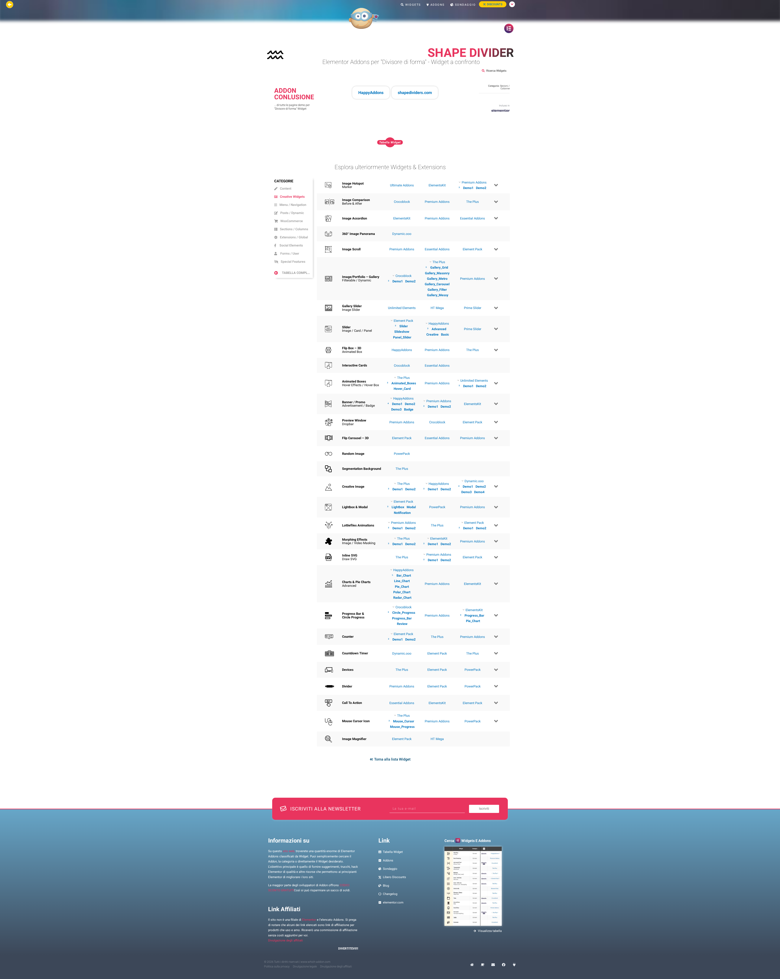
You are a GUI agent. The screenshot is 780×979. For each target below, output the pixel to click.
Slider (403, 326)
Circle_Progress (403, 613)
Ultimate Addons (402, 185)
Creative (432, 334)
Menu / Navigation (291, 205)
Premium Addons (437, 202)
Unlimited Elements (402, 308)
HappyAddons (371, 92)
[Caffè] (482, 964)
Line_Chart (402, 581)
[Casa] (472, 964)
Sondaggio (465, 4)
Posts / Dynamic (291, 213)
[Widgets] (500, 112)
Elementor (309, 920)
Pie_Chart (402, 587)
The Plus (472, 202)
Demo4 (479, 492)
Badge (408, 409)
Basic (445, 334)
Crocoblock (402, 202)
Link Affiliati (284, 909)
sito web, (289, 851)
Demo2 (481, 188)
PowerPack (402, 454)
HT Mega (437, 308)
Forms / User (288, 253)
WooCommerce (290, 221)
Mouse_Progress (402, 727)
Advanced (439, 329)
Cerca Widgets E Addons (467, 841)
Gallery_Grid (439, 267)
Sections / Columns (292, 229)
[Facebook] (503, 964)
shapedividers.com (415, 92)
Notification (402, 513)
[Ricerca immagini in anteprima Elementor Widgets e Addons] (473, 886)
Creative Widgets (291, 197)
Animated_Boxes (403, 383)
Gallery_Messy (437, 295)
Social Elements (289, 245)
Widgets (412, 4)
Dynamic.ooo (401, 234)
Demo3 (396, 409)
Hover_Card (402, 389)
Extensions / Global (292, 237)
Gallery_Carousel (437, 284)
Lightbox (398, 507)
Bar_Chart (403, 575)
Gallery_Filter (437, 290)
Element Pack (472, 249)
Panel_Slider (402, 337)
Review (402, 624)
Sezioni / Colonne (505, 87)
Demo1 (468, 188)
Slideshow (401, 332)
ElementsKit (437, 185)
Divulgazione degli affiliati (285, 940)
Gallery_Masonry (437, 273)
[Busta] (493, 964)
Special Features (291, 262)
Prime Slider (472, 308)
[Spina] (514, 964)
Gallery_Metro (437, 279)
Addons (437, 4)
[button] (390, 142)
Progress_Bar (402, 618)
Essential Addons (472, 218)
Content (284, 188)
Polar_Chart (401, 592)
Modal (411, 507)
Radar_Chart (402, 598)
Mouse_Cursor (403, 721)
